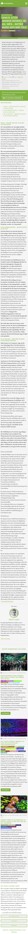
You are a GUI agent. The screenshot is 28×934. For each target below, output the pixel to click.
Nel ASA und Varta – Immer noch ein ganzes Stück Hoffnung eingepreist (14, 115)
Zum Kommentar (5, 713)
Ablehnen (14, 925)
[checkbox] (1, 912)
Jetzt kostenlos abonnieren (13, 98)
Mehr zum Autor (5, 638)
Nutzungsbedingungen (7, 601)
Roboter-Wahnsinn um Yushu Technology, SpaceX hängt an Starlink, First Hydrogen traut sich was (12, 677)
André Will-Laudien (14, 619)
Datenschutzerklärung (15, 929)
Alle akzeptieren (14, 916)
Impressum (5, 929)
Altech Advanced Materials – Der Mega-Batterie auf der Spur (13, 111)
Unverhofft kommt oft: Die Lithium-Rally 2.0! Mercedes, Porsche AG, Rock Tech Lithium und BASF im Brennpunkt (13, 821)
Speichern (14, 921)
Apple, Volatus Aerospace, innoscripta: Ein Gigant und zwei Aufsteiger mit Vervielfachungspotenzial (12, 743)
